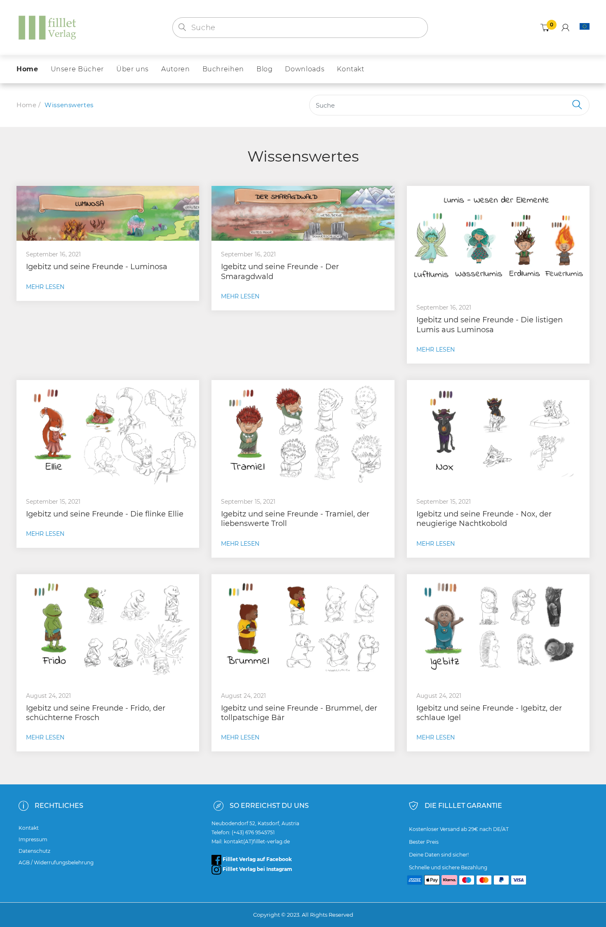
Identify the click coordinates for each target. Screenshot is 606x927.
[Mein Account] (565, 27)
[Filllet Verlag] (47, 27)
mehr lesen (45, 287)
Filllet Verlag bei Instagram (256, 869)
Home (26, 105)
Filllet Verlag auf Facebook (256, 859)
